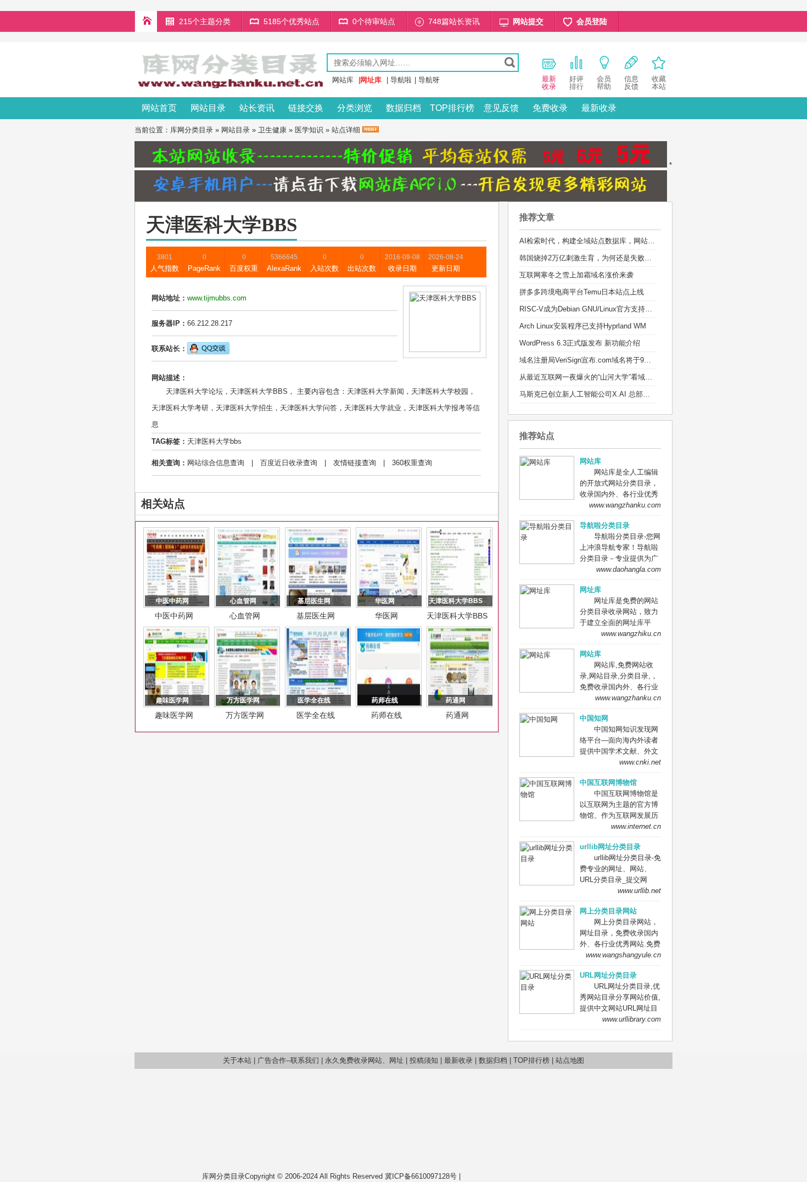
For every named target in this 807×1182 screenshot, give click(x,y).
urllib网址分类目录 (610, 847)
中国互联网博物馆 (608, 782)
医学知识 (309, 130)
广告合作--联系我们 (288, 1060)
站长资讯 (256, 108)
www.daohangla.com (628, 569)
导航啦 (401, 80)
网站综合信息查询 (215, 463)
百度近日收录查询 (288, 463)
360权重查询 (412, 463)
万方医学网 (245, 715)
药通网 (457, 715)
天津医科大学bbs (214, 441)
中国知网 (594, 718)
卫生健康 (272, 130)
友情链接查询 (354, 463)
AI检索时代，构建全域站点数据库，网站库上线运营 (601, 241)
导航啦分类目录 (605, 525)
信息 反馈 (631, 83)
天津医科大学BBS (457, 615)
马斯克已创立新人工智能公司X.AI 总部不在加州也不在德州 (613, 394)
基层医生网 (315, 615)
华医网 (386, 615)
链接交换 (305, 108)
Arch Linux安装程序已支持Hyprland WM (582, 326)
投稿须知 (424, 1060)
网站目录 (208, 108)
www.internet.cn (636, 826)
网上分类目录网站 (608, 911)
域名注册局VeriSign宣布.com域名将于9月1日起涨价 (601, 360)
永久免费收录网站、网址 (364, 1060)
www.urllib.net (639, 890)
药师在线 (386, 715)
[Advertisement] (534, 1124)
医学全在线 (315, 715)
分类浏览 (354, 108)
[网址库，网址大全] (230, 89)
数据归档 (403, 108)
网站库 (343, 80)
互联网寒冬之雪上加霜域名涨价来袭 (576, 275)
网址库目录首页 (146, 21)
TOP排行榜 (452, 108)
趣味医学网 (174, 715)
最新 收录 (549, 83)
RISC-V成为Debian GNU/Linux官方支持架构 (589, 309)
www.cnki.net (640, 762)
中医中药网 (174, 615)
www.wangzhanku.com (625, 505)
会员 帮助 (604, 83)
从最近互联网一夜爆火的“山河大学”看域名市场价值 (600, 377)
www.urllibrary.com (631, 1019)
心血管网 (244, 615)
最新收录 (599, 108)
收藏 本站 (659, 83)
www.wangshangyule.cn (623, 955)
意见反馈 (501, 108)
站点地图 (570, 1060)
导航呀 (429, 80)
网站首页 (159, 108)
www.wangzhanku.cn (628, 698)
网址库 (590, 590)
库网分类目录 (191, 130)
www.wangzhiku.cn (631, 633)
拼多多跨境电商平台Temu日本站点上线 (581, 292)
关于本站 (237, 1060)
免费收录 (550, 108)
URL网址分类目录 (608, 975)
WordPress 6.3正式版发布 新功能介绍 (579, 343)
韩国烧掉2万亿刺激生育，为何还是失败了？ (589, 258)
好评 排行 (576, 83)
